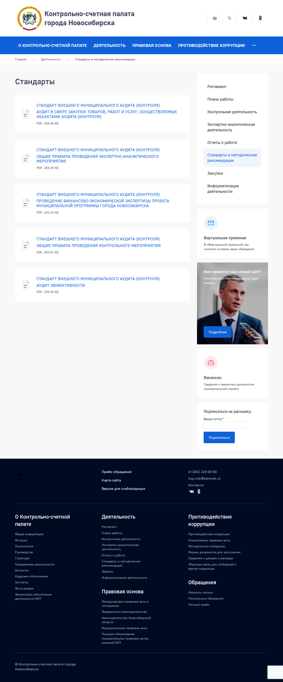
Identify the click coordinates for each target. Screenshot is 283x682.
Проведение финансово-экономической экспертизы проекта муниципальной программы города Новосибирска (102, 203)
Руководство (24, 552)
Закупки (215, 173)
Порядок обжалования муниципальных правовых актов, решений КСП (125, 638)
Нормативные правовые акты (209, 540)
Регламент (216, 86)
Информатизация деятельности (223, 189)
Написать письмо (200, 592)
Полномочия (24, 546)
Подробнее (218, 332)
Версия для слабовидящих (123, 488)
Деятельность (110, 45)
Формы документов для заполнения (214, 552)
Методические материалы (206, 546)
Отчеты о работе (222, 142)
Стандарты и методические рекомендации (232, 158)
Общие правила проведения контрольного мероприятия (98, 245)
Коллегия (22, 570)
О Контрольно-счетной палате (52, 45)
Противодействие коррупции (211, 45)
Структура (22, 558)
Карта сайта (111, 480)
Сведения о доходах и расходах (210, 558)
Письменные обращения (206, 598)
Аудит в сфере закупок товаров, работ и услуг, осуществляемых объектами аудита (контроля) (106, 114)
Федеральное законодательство (124, 611)
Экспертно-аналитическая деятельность (231, 127)
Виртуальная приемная (225, 237)
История (21, 540)
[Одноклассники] (260, 18)
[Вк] (244, 18)
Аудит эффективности (60, 285)
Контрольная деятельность (232, 111)
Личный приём (199, 604)
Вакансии (212, 377)
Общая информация (29, 534)
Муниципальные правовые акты (124, 628)
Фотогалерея (24, 588)
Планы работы (220, 99)
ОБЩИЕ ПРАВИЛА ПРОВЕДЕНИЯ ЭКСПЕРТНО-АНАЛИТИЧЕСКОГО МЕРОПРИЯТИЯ (97, 159)
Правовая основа (151, 45)
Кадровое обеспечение (31, 576)
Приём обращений (117, 471)
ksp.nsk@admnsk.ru (204, 478)
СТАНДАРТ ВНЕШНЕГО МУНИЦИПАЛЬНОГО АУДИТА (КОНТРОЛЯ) (98, 105)
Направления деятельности (34, 564)
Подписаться (219, 437)
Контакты (196, 485)
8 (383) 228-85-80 (202, 471)
